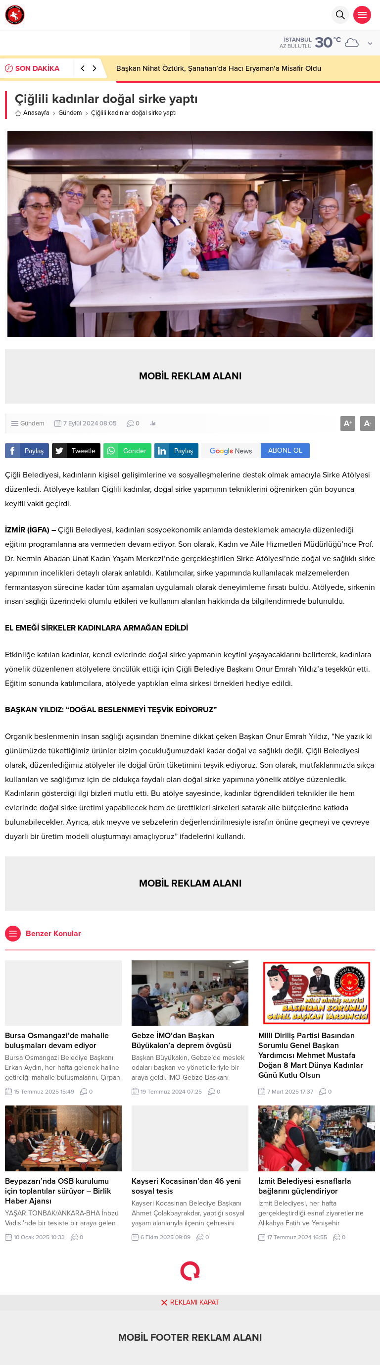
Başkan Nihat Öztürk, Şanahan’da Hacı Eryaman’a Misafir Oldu (218, 68)
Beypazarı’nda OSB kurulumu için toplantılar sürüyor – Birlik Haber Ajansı (58, 1191)
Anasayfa (36, 113)
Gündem (70, 113)
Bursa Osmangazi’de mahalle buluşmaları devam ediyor (57, 1040)
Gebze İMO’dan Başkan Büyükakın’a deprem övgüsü (182, 1040)
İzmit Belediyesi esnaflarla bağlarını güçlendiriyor (304, 1186)
